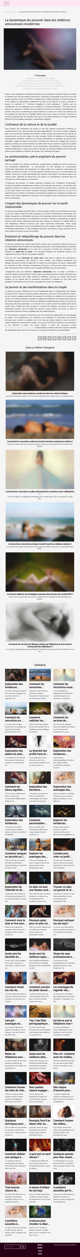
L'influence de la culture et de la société (40, 78)
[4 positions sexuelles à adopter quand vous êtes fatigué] (16, 1212)
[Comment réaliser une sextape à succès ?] (16, 1145)
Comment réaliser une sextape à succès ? (15, 1157)
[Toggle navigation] (6, 3)
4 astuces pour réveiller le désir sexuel (38, 1223)
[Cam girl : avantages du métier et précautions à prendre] (16, 1011)
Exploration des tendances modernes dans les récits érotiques (40, 393)
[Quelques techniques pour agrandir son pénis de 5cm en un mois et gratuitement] (16, 1111)
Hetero (40, 1245)
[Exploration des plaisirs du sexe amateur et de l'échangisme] (16, 742)
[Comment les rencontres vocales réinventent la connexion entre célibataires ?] (40, 469)
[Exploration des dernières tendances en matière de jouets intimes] (40, 777)
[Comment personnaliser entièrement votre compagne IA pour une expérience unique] (40, 811)
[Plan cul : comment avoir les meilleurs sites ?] (64, 1045)
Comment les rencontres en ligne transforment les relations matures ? (40, 544)
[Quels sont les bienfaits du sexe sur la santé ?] (16, 944)
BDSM (40, 1248)
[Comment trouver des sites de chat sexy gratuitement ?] (16, 1078)
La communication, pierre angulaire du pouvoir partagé (40, 81)
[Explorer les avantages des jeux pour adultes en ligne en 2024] (40, 844)
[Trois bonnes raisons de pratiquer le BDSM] (16, 1178)
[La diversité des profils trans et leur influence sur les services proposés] (40, 742)
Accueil (6, 12)
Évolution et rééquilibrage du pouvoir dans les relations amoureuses (40, 86)
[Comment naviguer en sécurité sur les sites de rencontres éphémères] (16, 844)
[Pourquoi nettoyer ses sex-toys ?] (64, 911)
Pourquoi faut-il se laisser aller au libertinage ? (39, 1123)
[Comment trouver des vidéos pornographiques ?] (64, 1111)
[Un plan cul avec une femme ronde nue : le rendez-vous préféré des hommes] (40, 878)
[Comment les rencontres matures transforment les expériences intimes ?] (40, 419)
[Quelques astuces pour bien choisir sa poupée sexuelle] (64, 1145)
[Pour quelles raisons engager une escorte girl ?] (40, 1078)
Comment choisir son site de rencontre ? (14, 990)
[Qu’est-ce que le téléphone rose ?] (64, 1011)
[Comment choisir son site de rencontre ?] (16, 978)
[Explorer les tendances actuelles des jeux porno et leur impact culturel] (64, 811)
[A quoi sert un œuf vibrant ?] (40, 1145)
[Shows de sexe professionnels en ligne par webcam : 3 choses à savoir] (64, 944)
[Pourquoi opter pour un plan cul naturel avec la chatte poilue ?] (40, 911)
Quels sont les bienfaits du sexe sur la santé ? (15, 956)
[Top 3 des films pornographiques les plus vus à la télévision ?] (40, 1011)
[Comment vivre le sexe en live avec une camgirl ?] (16, 911)
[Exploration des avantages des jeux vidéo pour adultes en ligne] (64, 777)
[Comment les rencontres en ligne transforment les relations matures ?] (40, 522)
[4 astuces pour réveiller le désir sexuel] (40, 1212)
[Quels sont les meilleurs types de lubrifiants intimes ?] (40, 944)
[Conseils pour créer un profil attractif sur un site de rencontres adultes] (64, 844)
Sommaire (41, 75)
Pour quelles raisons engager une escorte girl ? (39, 1090)
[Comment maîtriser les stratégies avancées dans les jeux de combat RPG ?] (40, 572)
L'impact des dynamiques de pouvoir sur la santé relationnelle (40, 83)
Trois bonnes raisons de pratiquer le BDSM (15, 1190)
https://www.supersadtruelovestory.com (19, 327)
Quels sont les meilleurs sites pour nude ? (37, 1057)
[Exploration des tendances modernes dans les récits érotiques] (40, 371)
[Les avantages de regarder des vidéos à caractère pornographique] (64, 978)
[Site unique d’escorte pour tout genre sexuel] (64, 1078)
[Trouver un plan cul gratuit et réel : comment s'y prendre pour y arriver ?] (64, 878)
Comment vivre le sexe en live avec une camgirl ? (15, 923)
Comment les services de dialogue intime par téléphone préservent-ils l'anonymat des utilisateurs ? (40, 645)
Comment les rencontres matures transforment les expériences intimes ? (40, 441)
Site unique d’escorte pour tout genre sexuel (63, 1090)
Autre (14, 12)
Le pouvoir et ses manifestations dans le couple (40, 88)
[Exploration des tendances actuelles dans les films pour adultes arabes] (64, 742)
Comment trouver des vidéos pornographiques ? (63, 1123)
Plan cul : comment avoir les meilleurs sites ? (64, 1057)
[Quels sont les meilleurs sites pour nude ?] (40, 1045)
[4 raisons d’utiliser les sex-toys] (40, 1178)
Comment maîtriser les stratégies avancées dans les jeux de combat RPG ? (40, 594)
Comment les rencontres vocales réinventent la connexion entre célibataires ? (40, 492)
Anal (40, 1251)
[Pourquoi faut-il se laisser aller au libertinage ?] (40, 1111)
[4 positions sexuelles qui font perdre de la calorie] (64, 1178)
